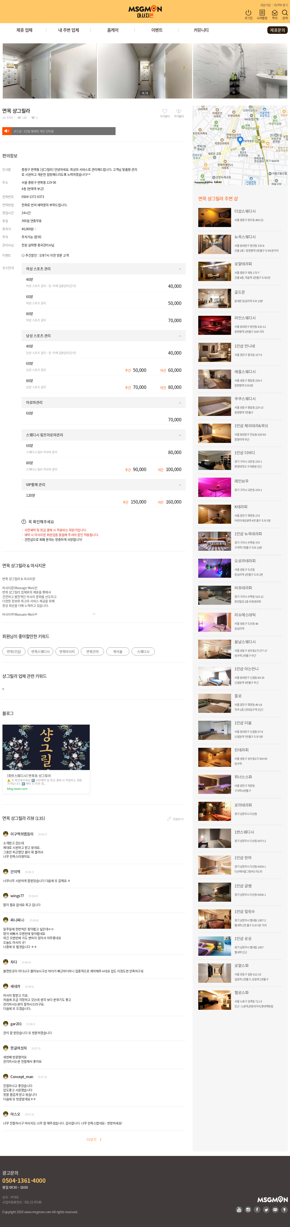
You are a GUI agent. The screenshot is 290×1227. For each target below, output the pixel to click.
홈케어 (112, 30)
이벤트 (157, 30)
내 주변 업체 (68, 30)
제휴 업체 (24, 30)
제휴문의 (277, 30)
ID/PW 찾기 (281, 4)
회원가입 (265, 4)
